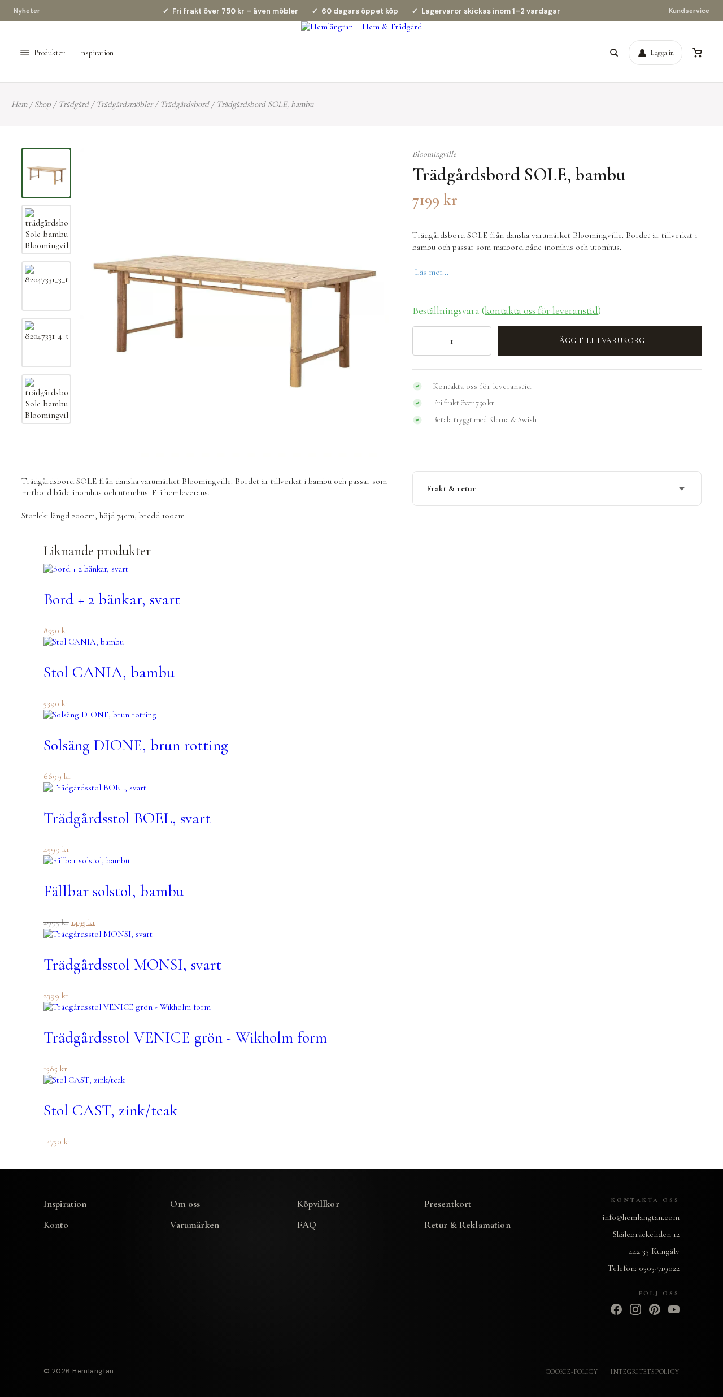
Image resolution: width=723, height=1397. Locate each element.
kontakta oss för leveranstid (541, 310)
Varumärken (194, 1225)
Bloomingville (434, 154)
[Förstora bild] (366, 170)
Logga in (662, 52)
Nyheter (27, 10)
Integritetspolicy (645, 1372)
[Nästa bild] (369, 302)
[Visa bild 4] (46, 342)
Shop (42, 104)
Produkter (49, 53)
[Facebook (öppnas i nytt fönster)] (616, 1309)
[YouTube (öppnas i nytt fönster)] (674, 1309)
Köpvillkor (318, 1204)
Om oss (185, 1204)
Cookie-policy (572, 1372)
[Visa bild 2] (46, 229)
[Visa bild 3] (46, 286)
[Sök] (614, 52)
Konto (56, 1225)
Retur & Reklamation (467, 1225)
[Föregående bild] (100, 302)
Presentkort (448, 1204)
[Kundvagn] (697, 52)
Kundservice (689, 10)
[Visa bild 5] (46, 399)
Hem (19, 104)
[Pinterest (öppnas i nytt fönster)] (654, 1309)
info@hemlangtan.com (641, 1217)
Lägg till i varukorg (599, 340)
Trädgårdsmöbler (124, 104)
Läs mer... (431, 272)
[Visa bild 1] (46, 173)
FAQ (307, 1225)
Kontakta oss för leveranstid (482, 386)
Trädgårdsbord (184, 104)
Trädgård (73, 104)
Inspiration (96, 53)
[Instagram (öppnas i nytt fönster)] (635, 1309)
